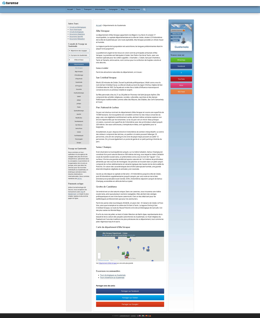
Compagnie (113, 9)
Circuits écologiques (77, 32)
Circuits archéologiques (78, 27)
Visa (82, 192)
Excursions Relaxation (77, 39)
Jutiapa (79, 103)
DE (148, 315)
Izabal (79, 96)
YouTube (181, 79)
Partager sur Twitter (130, 298)
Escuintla (79, 89)
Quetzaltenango (79, 111)
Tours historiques (76, 29)
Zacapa (79, 143)
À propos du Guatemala (79, 55)
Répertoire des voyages (79, 51)
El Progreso (78, 86)
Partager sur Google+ (130, 304)
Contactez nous (134, 9)
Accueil (70, 9)
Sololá (79, 132)
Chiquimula (78, 79)
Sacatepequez (79, 121)
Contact (133, 315)
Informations (100, 9)
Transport (88, 9)
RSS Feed (181, 92)
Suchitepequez (78, 135)
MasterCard (72, 194)
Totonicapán (79, 139)
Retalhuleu (79, 118)
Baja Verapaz (79, 71)
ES (144, 315)
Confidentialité (125, 315)
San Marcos (78, 125)
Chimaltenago (79, 75)
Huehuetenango (79, 93)
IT (141, 315)
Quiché (79, 114)
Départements (79, 64)
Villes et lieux (78, 60)
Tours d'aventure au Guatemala (112, 277)
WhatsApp (181, 60)
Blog (122, 9)
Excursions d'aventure (77, 34)
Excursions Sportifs (76, 36)
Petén (79, 107)
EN (138, 315)
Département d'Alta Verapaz (108, 263)
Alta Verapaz (79, 68)
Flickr (181, 85)
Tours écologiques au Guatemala (112, 275)
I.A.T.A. (79, 178)
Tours (78, 9)
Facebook (181, 66)
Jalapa (79, 100)
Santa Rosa (78, 128)
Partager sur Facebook (130, 291)
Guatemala (79, 82)
